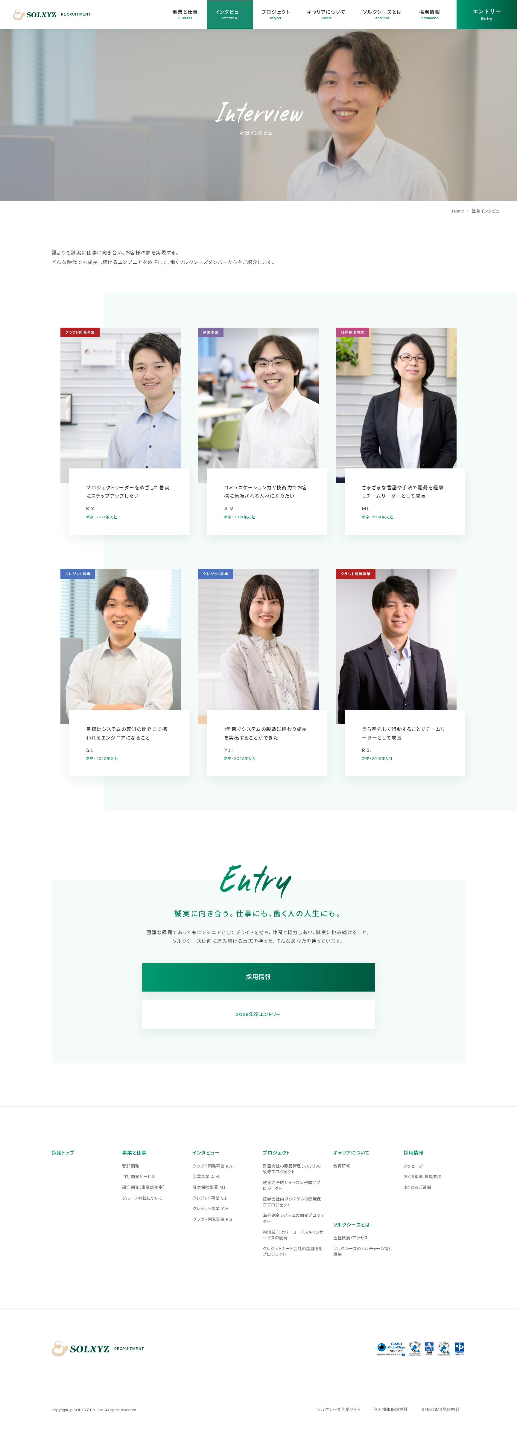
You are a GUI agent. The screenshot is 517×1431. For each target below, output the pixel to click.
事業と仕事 (134, 1153)
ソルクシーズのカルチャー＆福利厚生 (363, 1252)
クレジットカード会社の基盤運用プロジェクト (293, 1252)
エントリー (487, 14)
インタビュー (206, 1153)
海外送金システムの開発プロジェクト (293, 1219)
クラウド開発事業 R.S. (213, 1220)
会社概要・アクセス (350, 1238)
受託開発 (130, 1166)
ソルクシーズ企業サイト (339, 1410)
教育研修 (341, 1166)
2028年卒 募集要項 (423, 1177)
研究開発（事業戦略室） (143, 1188)
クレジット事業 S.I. (209, 1198)
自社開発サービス (139, 1177)
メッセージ (413, 1166)
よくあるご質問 (417, 1188)
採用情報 (258, 977)
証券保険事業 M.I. (209, 1188)
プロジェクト (276, 1153)
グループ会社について (142, 1198)
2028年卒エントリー (258, 1014)
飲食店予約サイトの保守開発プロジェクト (291, 1186)
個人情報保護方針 (390, 1410)
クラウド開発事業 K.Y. (213, 1166)
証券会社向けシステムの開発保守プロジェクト (292, 1202)
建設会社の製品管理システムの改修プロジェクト (292, 1169)
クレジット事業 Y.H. (210, 1209)
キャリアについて (351, 1153)
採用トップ (63, 1153)
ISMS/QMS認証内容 (440, 1410)
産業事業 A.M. (206, 1177)
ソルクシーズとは (351, 1225)
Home (458, 211)
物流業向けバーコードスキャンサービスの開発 (293, 1235)
